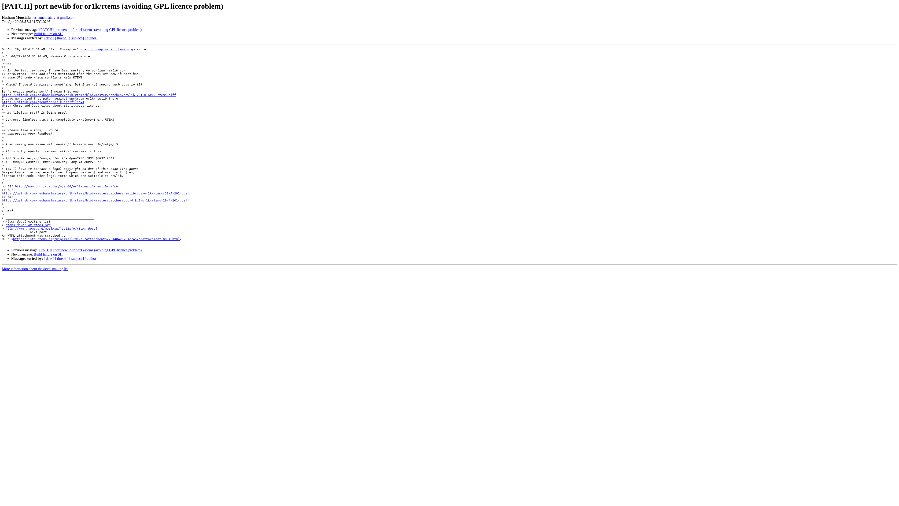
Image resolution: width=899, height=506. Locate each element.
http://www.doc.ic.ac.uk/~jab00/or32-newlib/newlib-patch (66, 186)
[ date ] (49, 38)
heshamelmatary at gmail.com (53, 17)
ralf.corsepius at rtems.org (107, 49)
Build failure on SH (48, 34)
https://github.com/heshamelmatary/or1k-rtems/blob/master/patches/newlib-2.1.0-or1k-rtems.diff (89, 95)
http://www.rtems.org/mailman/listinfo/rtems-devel (51, 228)
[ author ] (91, 38)
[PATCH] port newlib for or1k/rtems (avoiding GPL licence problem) (90, 30)
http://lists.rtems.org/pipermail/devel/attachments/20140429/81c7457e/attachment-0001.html (96, 239)
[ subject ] (76, 38)
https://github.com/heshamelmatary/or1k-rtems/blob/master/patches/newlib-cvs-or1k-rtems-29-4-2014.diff (96, 193)
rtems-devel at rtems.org (28, 225)
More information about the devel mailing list (35, 269)
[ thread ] (61, 38)
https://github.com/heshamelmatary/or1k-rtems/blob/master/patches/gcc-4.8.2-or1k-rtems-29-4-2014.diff (95, 200)
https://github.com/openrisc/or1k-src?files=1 (43, 102)
